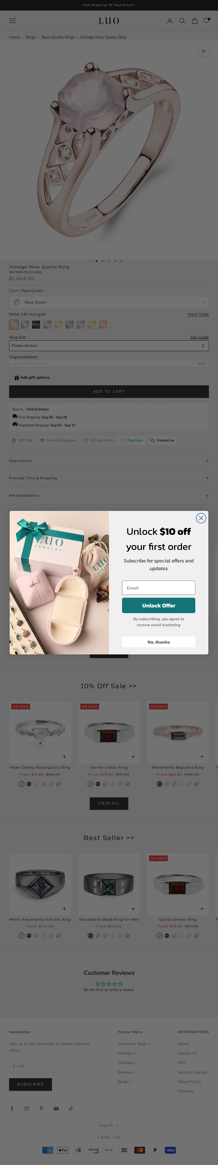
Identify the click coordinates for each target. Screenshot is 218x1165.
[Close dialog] (201, 518)
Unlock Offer (158, 605)
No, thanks (159, 641)
